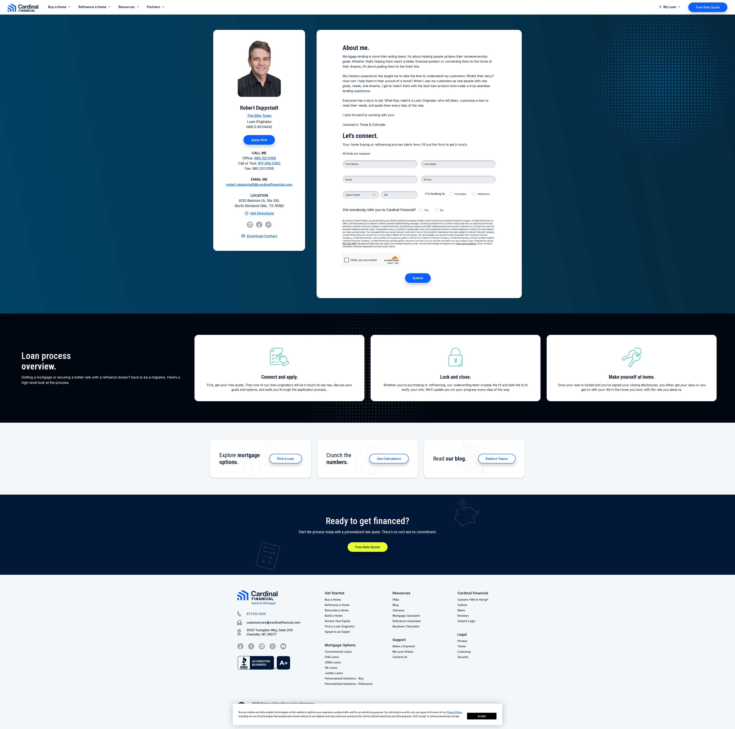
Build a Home (333, 615)
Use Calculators (389, 459)
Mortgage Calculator (406, 615)
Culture (462, 605)
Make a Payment (404, 646)
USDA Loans (333, 662)
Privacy (462, 641)
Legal (462, 634)
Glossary (398, 610)
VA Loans (331, 667)
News (461, 610)
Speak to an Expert (337, 631)
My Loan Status (403, 651)
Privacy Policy (454, 712)
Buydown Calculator (406, 626)
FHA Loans (332, 657)
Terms (461, 646)
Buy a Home (333, 599)
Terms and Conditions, (466, 243)
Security (462, 657)
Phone (427, 179)
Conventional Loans (338, 651)
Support (399, 640)
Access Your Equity (337, 621)
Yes (426, 210)
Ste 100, (259, 203)
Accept (482, 716)
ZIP (386, 194)
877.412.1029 (256, 614)
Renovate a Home (337, 610)
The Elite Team (259, 116)
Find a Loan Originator (340, 626)
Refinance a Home (337, 605)
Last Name (430, 164)
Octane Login (466, 621)
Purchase (460, 193)
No (441, 210)
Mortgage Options (340, 645)
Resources (401, 593)
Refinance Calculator (407, 621)
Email (349, 179)
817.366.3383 (269, 163)
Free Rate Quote (708, 7)
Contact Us (400, 657)
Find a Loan (285, 459)
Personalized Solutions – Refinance (348, 683)
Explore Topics (497, 459)
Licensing (463, 651)
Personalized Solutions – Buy (344, 678)
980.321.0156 (265, 158)
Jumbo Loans (334, 673)
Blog (396, 605)
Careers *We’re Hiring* (472, 599)
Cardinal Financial (472, 593)
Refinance (484, 193)
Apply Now (259, 140)
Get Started (334, 593)
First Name (352, 164)
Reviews (463, 615)
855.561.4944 (349, 243)
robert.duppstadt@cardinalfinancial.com (259, 185)
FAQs (396, 599)
